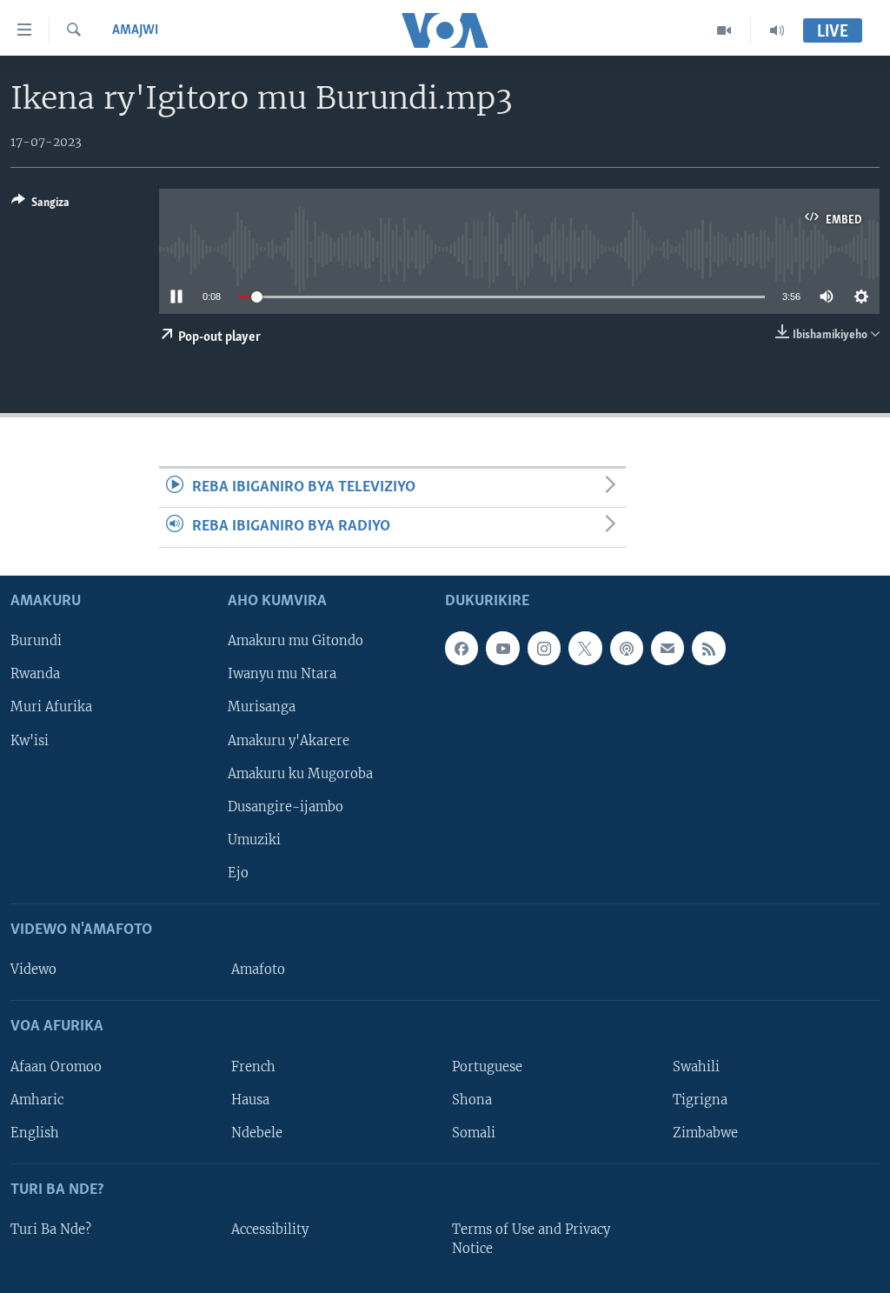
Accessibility (270, 1229)
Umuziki (254, 839)
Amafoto (258, 969)
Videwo (33, 969)
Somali (473, 1132)
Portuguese (487, 1066)
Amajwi (135, 30)
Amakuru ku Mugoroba (300, 773)
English (34, 1132)
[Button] (40, 205)
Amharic (36, 1099)
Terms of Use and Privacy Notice (531, 1239)
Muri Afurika (51, 707)
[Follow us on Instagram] (544, 647)
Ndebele (256, 1132)
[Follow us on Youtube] (502, 647)
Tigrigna (700, 1099)
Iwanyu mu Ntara (282, 674)
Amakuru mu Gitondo (295, 641)
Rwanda (35, 674)
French (253, 1066)
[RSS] (708, 647)
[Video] (724, 30)
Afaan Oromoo (56, 1066)
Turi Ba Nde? (50, 1229)
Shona (472, 1099)
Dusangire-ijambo (285, 806)
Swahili (696, 1066)
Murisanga (262, 707)
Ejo (238, 873)
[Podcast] (626, 647)
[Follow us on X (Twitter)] (584, 647)
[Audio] (777, 30)
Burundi (36, 641)
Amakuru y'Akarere (288, 740)
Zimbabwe (705, 1132)
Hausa (250, 1099)
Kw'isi (29, 740)
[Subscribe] (667, 647)
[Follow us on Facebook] (461, 647)
